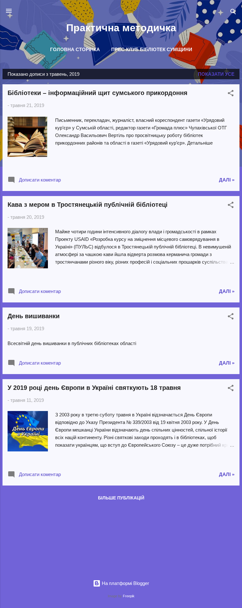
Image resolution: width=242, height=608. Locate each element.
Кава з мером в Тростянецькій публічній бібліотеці (88, 204)
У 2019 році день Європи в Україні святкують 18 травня (94, 387)
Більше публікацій (121, 497)
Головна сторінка (75, 49)
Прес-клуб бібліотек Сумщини (151, 49)
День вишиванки (34, 316)
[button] (230, 94)
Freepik (129, 596)
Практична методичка (121, 27)
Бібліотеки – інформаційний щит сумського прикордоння (97, 92)
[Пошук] (233, 12)
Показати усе (216, 74)
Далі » (226, 179)
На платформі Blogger (125, 583)
